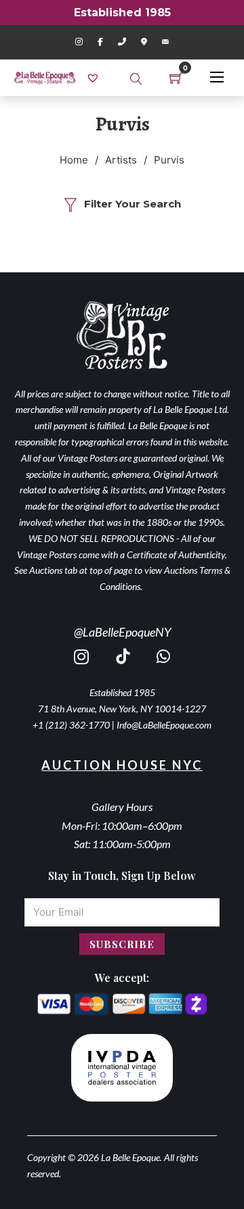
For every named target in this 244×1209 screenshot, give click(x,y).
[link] (94, 77)
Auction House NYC (122, 765)
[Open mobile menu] (217, 77)
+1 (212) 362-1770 (71, 725)
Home (74, 159)
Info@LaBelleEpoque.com (164, 725)
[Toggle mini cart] (176, 77)
